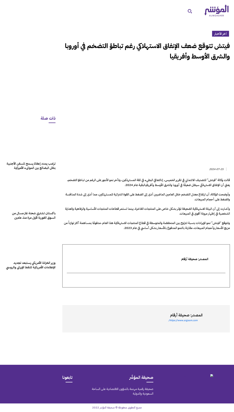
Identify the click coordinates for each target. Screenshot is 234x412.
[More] (186, 293)
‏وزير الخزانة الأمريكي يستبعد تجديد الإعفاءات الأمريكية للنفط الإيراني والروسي (31, 264)
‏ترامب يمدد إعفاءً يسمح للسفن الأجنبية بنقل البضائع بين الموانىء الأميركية (31, 165)
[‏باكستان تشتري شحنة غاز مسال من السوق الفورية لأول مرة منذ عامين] (30, 192)
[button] (190, 11)
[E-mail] (223, 280)
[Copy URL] (195, 293)
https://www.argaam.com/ (183, 320)
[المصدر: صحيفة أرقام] (214, 318)
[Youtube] (22, 391)
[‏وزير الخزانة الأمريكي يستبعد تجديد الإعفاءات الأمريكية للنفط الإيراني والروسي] (30, 242)
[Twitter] (226, 293)
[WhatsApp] (218, 293)
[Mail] (51, 391)
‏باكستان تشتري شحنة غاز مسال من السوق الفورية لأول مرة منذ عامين (34, 215)
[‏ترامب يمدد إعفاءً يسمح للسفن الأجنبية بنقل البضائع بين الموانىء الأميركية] (30, 142)
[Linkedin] (210, 293)
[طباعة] (202, 293)
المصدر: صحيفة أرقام (186, 315)
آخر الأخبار (220, 33)
